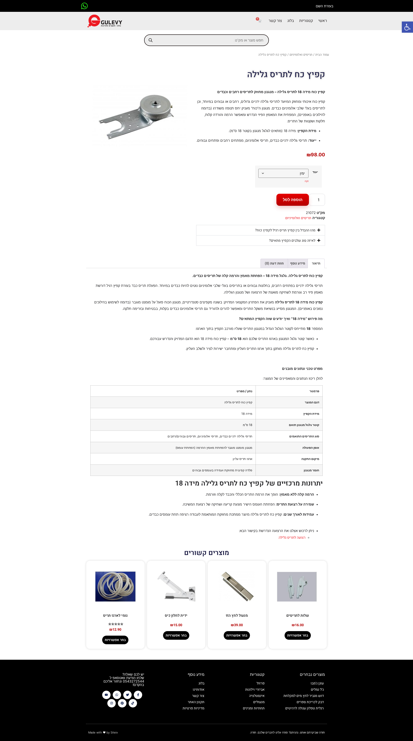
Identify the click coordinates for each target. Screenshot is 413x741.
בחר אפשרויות (297, 635)
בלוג (290, 21)
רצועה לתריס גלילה (292, 537)
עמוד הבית (322, 54)
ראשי (322, 21)
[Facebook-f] (138, 695)
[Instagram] (111, 703)
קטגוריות (306, 21)
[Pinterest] (122, 703)
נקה (306, 181)
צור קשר (275, 21)
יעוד (315, 172)
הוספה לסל (292, 199)
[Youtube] (106, 695)
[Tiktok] (133, 703)
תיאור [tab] (316, 263)
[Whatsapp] (117, 695)
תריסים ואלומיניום (301, 54)
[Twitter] (127, 695)
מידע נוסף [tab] (297, 263)
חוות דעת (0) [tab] (274, 263)
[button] (407, 27)
